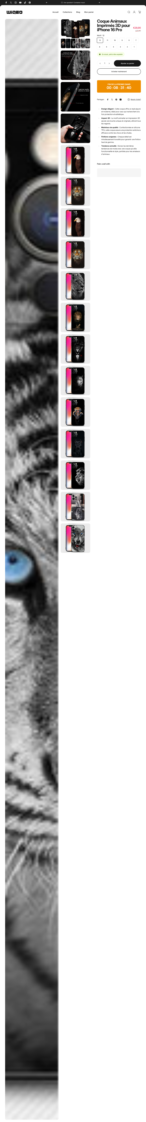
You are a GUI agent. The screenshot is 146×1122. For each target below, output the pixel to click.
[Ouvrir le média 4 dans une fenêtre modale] (75, 128)
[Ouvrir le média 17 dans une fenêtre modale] (75, 538)
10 (115, 40)
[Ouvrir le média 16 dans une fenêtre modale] (75, 506)
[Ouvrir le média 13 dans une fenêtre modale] (75, 412)
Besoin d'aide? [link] (136, 99)
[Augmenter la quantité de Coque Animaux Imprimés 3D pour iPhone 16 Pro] (109, 63)
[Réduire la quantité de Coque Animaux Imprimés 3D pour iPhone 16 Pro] (99, 63)
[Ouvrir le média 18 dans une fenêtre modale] (32, 569)
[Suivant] (99, 2)
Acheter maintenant (119, 71)
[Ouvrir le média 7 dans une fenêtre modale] (75, 223)
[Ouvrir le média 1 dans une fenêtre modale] (75, 33)
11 (107, 40)
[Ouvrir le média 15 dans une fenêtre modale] (75, 475)
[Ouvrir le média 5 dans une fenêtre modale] (75, 160)
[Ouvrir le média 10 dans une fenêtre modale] (75, 317)
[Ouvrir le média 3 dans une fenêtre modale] (75, 96)
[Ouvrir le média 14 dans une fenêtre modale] (75, 443)
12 (100, 40)
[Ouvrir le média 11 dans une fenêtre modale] (75, 349)
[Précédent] (46, 2)
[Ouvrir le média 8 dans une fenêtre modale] (75, 254)
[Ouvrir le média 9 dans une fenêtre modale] (75, 286)
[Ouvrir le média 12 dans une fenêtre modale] (75, 380)
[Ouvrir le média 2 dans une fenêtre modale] (75, 65)
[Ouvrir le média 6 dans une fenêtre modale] (75, 191)
